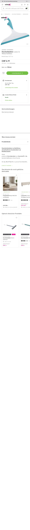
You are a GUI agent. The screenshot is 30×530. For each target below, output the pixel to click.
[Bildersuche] (26, 8)
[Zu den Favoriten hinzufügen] (3, 73)
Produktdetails (6, 141)
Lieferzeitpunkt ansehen (11, 87)
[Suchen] (3, 8)
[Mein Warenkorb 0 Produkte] (27, 5)
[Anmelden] (21, 5)
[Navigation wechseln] (2, 5)
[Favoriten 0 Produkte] (24, 5)
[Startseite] (1, 14)
